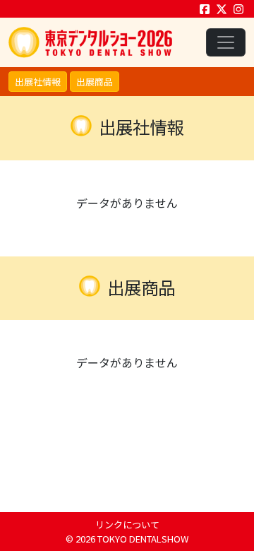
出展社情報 (38, 81)
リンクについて (127, 524)
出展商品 (94, 81)
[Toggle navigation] (226, 42)
